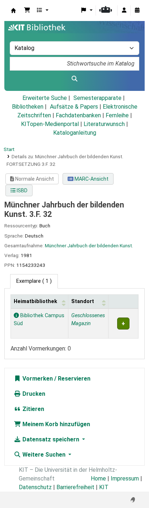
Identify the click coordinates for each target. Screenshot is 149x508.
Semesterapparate (97, 98)
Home (98, 478)
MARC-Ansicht (90, 179)
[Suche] (74, 78)
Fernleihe (117, 115)
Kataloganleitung (74, 132)
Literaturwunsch (104, 124)
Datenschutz (35, 487)
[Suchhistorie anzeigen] (137, 10)
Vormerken (37, 378)
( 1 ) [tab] (34, 281)
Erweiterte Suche (44, 98)
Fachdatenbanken (78, 115)
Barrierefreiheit (75, 487)
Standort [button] (82, 301)
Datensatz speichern (51, 439)
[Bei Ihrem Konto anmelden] (124, 10)
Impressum (125, 478)
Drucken (33, 393)
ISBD (21, 190)
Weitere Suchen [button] (44, 454)
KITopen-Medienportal (50, 124)
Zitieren (32, 409)
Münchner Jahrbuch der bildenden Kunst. (89, 245)
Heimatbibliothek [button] (35, 301)
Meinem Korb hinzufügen (55, 424)
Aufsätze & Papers (74, 106)
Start (9, 149)
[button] (27, 10)
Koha (13, 10)
